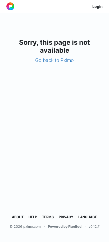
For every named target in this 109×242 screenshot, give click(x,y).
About (18, 217)
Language (87, 217)
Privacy (66, 217)
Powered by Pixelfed (64, 227)
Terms (48, 217)
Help (33, 217)
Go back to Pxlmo (54, 60)
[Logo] (10, 6)
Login (97, 6)
